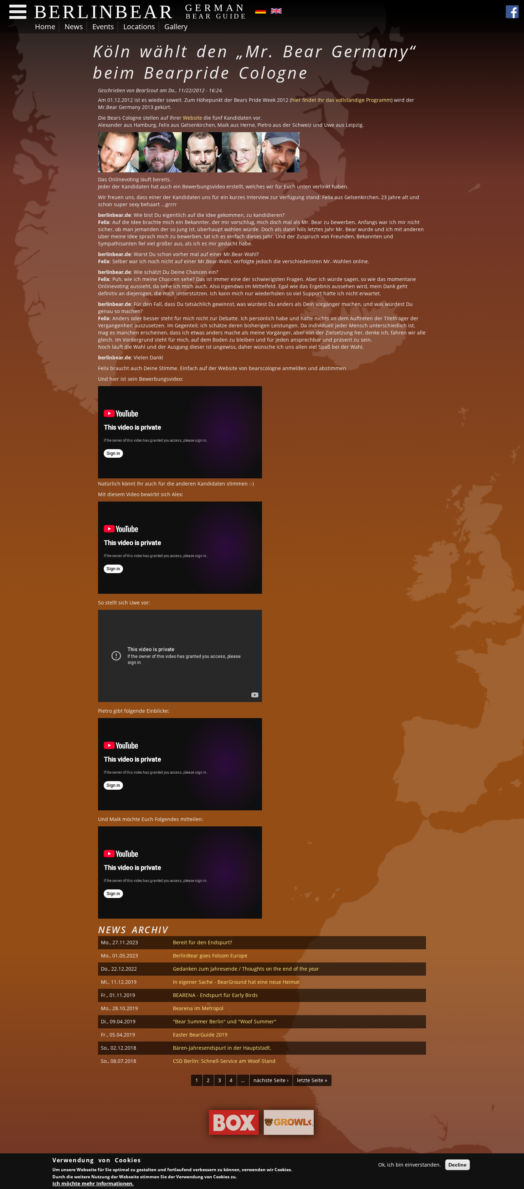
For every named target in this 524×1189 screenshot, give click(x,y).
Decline (457, 1165)
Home (45, 26)
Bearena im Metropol (198, 1008)
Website (192, 117)
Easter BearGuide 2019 (200, 1034)
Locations (139, 26)
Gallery (175, 26)
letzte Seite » (312, 1080)
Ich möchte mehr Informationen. (93, 1183)
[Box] (234, 1124)
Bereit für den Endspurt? (202, 942)
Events (103, 26)
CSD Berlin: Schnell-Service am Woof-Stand (224, 1061)
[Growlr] (289, 1124)
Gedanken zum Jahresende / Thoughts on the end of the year (246, 968)
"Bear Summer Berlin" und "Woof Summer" (224, 1021)
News (74, 26)
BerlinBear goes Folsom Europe (210, 955)
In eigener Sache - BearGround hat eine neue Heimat (236, 981)
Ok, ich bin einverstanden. (409, 1164)
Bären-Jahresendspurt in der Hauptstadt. (222, 1047)
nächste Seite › (270, 1080)
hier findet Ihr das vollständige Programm (341, 100)
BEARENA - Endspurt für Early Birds (215, 995)
